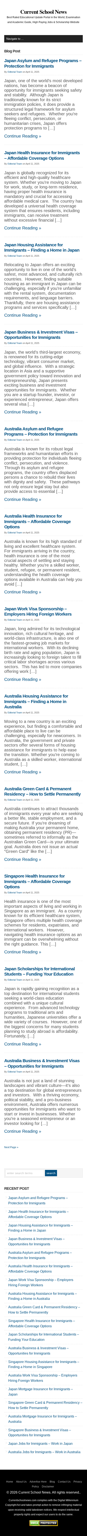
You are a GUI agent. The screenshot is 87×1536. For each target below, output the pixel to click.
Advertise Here (38, 1481)
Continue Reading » (22, 136)
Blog (52, 1481)
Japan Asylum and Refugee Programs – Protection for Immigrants (43, 63)
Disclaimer (48, 1486)
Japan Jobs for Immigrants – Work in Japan (40, 1443)
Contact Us (64, 1481)
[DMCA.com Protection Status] (43, 1525)
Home (9, 1481)
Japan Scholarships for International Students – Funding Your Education (39, 971)
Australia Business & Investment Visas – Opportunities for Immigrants (42, 1063)
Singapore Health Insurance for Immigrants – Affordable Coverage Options (37, 881)
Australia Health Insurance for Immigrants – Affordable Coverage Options (37, 521)
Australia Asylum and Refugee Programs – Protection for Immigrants (40, 431)
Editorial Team (15, 72)
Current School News (43, 12)
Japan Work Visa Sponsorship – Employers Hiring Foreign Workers (38, 611)
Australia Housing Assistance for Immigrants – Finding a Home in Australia (36, 701)
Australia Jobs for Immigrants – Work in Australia (44, 1452)
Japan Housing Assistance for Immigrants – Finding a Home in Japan (41, 247)
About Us (21, 1481)
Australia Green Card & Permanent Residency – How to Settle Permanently (42, 791)
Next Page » (11, 1147)
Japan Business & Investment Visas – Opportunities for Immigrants (41, 335)
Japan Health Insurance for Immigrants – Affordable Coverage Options (42, 155)
